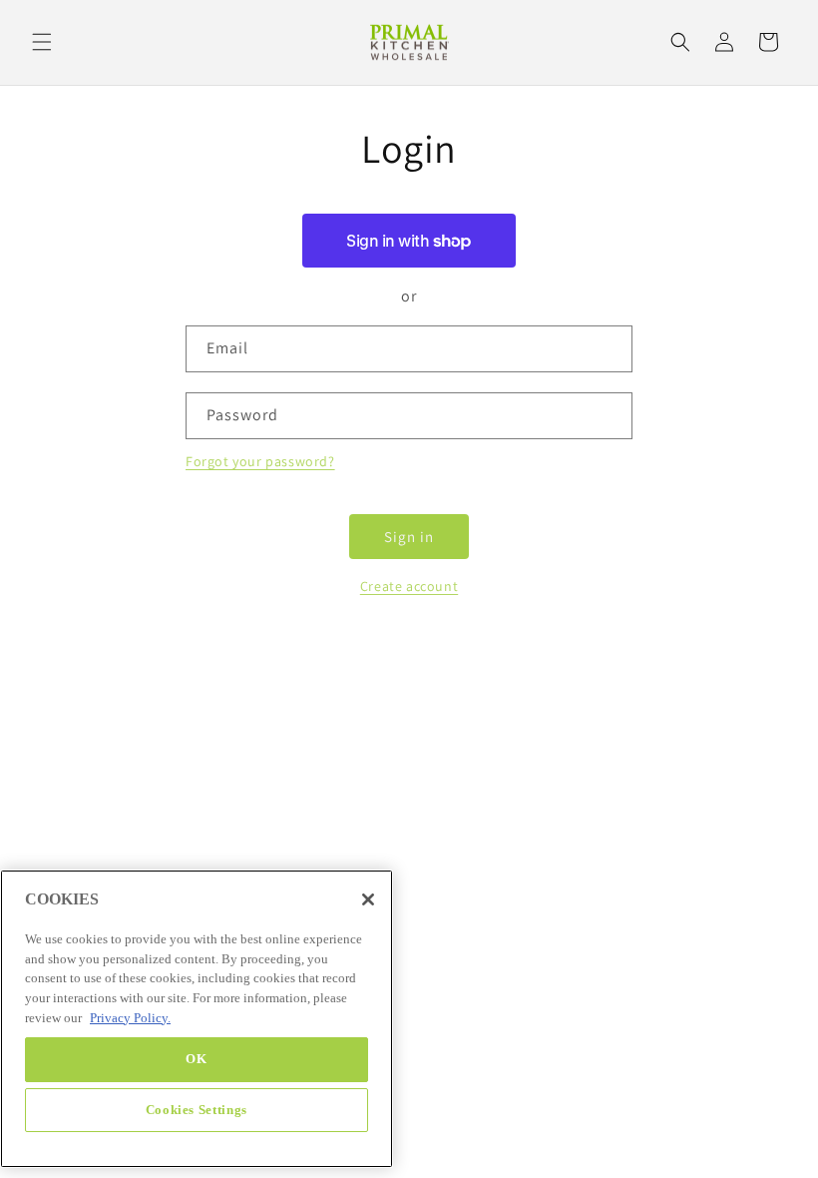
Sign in (409, 536)
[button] (42, 42)
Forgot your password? (260, 461)
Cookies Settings (197, 1109)
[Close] (368, 899)
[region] (196, 1019)
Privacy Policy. (130, 1017)
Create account (409, 586)
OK (196, 1058)
